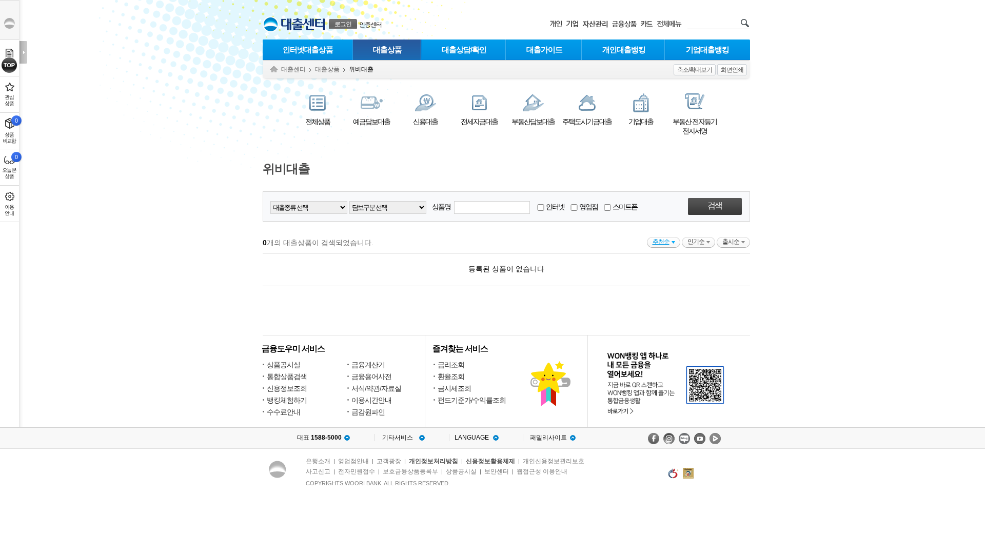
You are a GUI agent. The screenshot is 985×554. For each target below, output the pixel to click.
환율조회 (451, 376)
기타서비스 (397, 437)
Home (274, 69)
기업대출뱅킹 (707, 49)
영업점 (588, 207)
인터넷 (554, 207)
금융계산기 (368, 365)
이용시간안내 (371, 400)
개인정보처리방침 (433, 461)
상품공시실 (283, 365)
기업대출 (640, 121)
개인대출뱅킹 (623, 49)
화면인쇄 (732, 69)
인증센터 (370, 24)
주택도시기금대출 (587, 121)
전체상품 (317, 121)
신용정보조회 (287, 388)
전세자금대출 (479, 121)
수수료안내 (283, 412)
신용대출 (425, 121)
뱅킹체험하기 (287, 400)
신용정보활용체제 (490, 461)
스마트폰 (624, 207)
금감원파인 (368, 412)
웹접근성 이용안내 (542, 471)
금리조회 (451, 365)
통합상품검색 (287, 376)
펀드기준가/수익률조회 (472, 400)
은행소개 (318, 461)
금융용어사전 (371, 376)
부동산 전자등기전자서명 (695, 126)
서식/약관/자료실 (376, 388)
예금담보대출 (371, 121)
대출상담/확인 (464, 49)
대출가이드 (544, 49)
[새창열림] (653, 438)
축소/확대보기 (694, 69)
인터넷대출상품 (308, 49)
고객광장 (389, 461)
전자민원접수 (356, 471)
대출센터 (293, 69)
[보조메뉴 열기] (23, 52)
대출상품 (387, 49)
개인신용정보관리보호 (553, 461)
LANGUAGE (472, 437)
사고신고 (318, 471)
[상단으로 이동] (9, 65)
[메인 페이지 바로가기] (271, 24)
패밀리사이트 (548, 437)
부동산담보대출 (533, 121)
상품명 (441, 207)
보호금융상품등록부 (410, 471)
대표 (319, 437)
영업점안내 (353, 461)
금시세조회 (454, 388)
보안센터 (496, 471)
